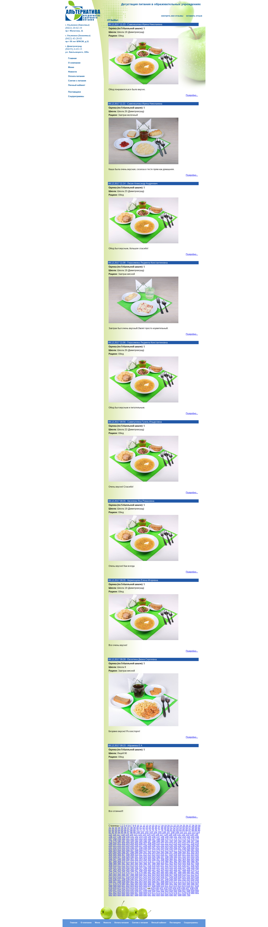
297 (171, 852)
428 (192, 866)
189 (158, 841)
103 (151, 832)
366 (197, 859)
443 (167, 868)
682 (110, 895)
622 (123, 888)
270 (145, 850)
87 (189, 830)
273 (158, 850)
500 (141, 875)
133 (188, 834)
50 (168, 828)
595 (188, 884)
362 (180, 859)
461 (154, 870)
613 (175, 886)
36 (125, 828)
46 (156, 828)
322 (188, 855)
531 (184, 877)
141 (132, 837)
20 (168, 825)
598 (110, 886)
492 (197, 872)
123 (144, 834)
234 (171, 846)
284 (115, 852)
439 (149, 868)
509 (180, 875)
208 (149, 843)
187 (149, 841)
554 (193, 879)
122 (140, 834)
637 (187, 888)
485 (167, 872)
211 (162, 843)
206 (141, 843)
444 (171, 868)
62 (113, 830)
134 (192, 834)
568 (162, 881)
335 (154, 857)
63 (116, 830)
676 (175, 893)
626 (141, 888)
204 (132, 843)
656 (180, 890)
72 (143, 830)
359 (167, 859)
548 (167, 879)
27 (190, 825)
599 (115, 886)
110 (181, 832)
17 (159, 825)
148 (162, 837)
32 (113, 828)
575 (193, 881)
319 (175, 855)
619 (110, 888)
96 (125, 832)
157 (110, 839)
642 (119, 890)
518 (128, 877)
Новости (107, 923)
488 (180, 872)
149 (167, 837)
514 (110, 877)
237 (184, 846)
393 (132, 864)
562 (136, 881)
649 (149, 890)
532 (188, 877)
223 (123, 846)
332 (141, 857)
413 (128, 866)
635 (179, 888)
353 (141, 859)
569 (167, 881)
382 (175, 861)
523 (149, 877)
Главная (73, 923)
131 (179, 834)
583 (136, 884)
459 (145, 870)
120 (131, 834)
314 (153, 855)
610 (162, 886)
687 (132, 895)
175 (188, 839)
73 (146, 830)
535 (110, 879)
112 (189, 832)
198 (197, 841)
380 (167, 861)
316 (162, 855)
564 (145, 881)
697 (175, 895)
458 (141, 870)
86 (186, 830)
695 (167, 895)
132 (183, 834)
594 (184, 884)
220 (110, 846)
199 (110, 843)
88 (193, 830)
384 (184, 861)
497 (128, 875)
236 (180, 846)
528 (171, 877)
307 (123, 855)
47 (159, 828)
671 (154, 893)
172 (175, 839)
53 (177, 828)
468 (184, 870)
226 (136, 846)
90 (199, 830)
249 (145, 848)
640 (110, 890)
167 (154, 839)
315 (158, 855)
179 (115, 841)
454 (123, 870)
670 (149, 893)
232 (162, 846)
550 (175, 879)
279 (184, 850)
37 (128, 828)
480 (145, 872)
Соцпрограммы (191, 923)
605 (141, 886)
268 (136, 850)
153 (184, 837)
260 (193, 848)
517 (123, 877)
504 (158, 875)
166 (149, 839)
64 (119, 830)
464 (167, 870)
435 (132, 868)
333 (145, 857)
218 (192, 843)
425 (179, 866)
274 (162, 850)
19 (165, 825)
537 (119, 879)
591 (171, 884)
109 (177, 832)
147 (158, 837)
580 (123, 884)
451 (110, 870)
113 (194, 832)
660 (197, 890)
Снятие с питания (140, 923)
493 (110, 875)
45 (153, 828)
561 (132, 881)
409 (110, 866)
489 (184, 872)
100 (138, 832)
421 (162, 866)
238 (188, 846)
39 (134, 828)
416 (141, 866)
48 (162, 828)
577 (110, 884)
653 (167, 890)
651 (158, 890)
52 (174, 828)
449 (193, 868)
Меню (97, 923)
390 (119, 864)
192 (171, 841)
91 (110, 832)
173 (180, 839)
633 (170, 888)
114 (198, 832)
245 (128, 848)
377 (154, 861)
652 (162, 890)
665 (128, 893)
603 (132, 886)
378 (158, 861)
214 (175, 843)
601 (123, 886)
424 (175, 866)
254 (167, 848)
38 (131, 828)
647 (141, 890)
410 (115, 866)
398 (154, 864)
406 (188, 864)
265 (123, 850)
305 (115, 855)
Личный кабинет (158, 923)
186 (145, 841)
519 (132, 877)
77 (159, 830)
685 (123, 895)
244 (123, 848)
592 (175, 884)
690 (145, 895)
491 (193, 872)
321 (184, 855)
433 (123, 868)
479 (141, 872)
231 (158, 846)
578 (115, 884)
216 (184, 843)
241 (110, 848)
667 (136, 893)
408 (197, 864)
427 (188, 866)
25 (184, 825)
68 (131, 830)
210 (158, 843)
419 (153, 866)
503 (154, 875)
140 (128, 837)
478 (136, 872)
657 (184, 890)
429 (197, 866)
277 (175, 850)
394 (136, 864)
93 (116, 832)
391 (123, 864)
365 (193, 859)
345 (197, 857)
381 (171, 861)
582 (132, 884)
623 (128, 888)
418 (149, 866)
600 (119, 886)
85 (183, 830)
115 (110, 834)
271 (149, 850)
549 (171, 879)
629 (153, 888)
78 (162, 830)
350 (128, 859)
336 (158, 857)
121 (136, 834)
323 (192, 855)
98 (131, 832)
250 (149, 848)
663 (119, 893)
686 (128, 895)
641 (115, 890)
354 (145, 859)
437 (141, 868)
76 (156, 830)
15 (153, 825)
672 (158, 893)
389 (115, 864)
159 (119, 839)
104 (155, 832)
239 (193, 846)
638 (192, 888)
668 (141, 893)
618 (197, 886)
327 (119, 857)
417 (145, 866)
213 (171, 843)
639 (196, 888)
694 (162, 895)
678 (184, 893)
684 (119, 895)
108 (173, 832)
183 (132, 841)
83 (177, 830)
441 (158, 868)
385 (188, 861)
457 (136, 870)
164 (141, 839)
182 (128, 841)
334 (149, 857)
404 (180, 864)
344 (193, 857)
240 (197, 846)
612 (171, 886)
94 (119, 832)
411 (119, 866)
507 (171, 875)
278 (180, 850)
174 (184, 839)
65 (122, 830)
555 (197, 879)
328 (123, 857)
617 (192, 886)
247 (136, 848)
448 (188, 868)
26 (187, 825)
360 (171, 859)
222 (119, 846)
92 (113, 832)
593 (180, 884)
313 (149, 855)
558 (119, 881)
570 (171, 881)
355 (149, 859)
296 (167, 852)
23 (177, 825)
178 (110, 841)
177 (197, 839)
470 (193, 870)
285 (119, 852)
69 (134, 830)
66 (125, 830)
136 (110, 837)
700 (188, 895)
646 (136, 890)
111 (185, 832)
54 (180, 828)
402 (171, 864)
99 (134, 832)
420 (158, 866)
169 (162, 839)
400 (162, 864)
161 (128, 839)
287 (128, 852)
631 (161, 888)
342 (184, 857)
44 (150, 828)
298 (175, 852)
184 (136, 841)
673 (162, 893)
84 (180, 830)
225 (132, 846)
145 (149, 837)
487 (175, 872)
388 (110, 864)
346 (110, 859)
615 (184, 886)
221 (115, 846)
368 (115, 861)
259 (188, 848)
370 (123, 861)
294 (158, 852)
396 (145, 864)
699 (184, 895)
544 (149, 879)
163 (136, 839)
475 (123, 872)
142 (136, 837)
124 (149, 834)
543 (145, 879)
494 (115, 875)
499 (136, 875)
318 (171, 855)
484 (162, 872)
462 (158, 870)
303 (197, 852)
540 (132, 879)
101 (142, 832)
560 (128, 881)
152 (180, 837)
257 (180, 848)
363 (184, 859)
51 (171, 828)
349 (123, 859)
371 (128, 861)
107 (168, 832)
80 (168, 830)
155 (193, 837)
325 (110, 857)
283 (110, 852)
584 (141, 884)
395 (141, 864)
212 (166, 843)
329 (128, 857)
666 (132, 893)
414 (132, 866)
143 (141, 837)
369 (119, 861)
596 (193, 884)
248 (141, 848)
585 (145, 884)
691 (149, 895)
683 (115, 895)
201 (119, 843)
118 (123, 834)
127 (162, 834)
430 (110, 868)
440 (154, 868)
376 (149, 861)
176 (193, 839)
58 (193, 828)
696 (171, 895)
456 (132, 870)
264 (119, 850)
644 (128, 890)
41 (140, 828)
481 (149, 872)
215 (179, 843)
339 (171, 857)
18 (162, 825)
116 (114, 834)
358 (162, 859)
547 (162, 879)
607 (149, 886)
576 (197, 881)
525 (158, 877)
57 (189, 828)
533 (193, 877)
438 (145, 868)
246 (132, 848)
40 (137, 828)
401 (167, 864)
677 (180, 893)
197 (193, 841)
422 (166, 866)
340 (175, 857)
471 (197, 870)
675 (171, 893)
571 (175, 881)
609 (158, 886)
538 (123, 879)
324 (197, 855)
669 (145, 893)
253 (162, 848)
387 (197, 861)
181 (123, 841)
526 (162, 877)
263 (115, 850)
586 (149, 884)
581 (128, 884)
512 (192, 875)
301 (188, 852)
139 (123, 837)
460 (149, 870)
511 (188, 875)
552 (184, 879)
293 (154, 852)
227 (141, 846)
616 (188, 886)
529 (175, 877)
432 (119, 868)
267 (132, 850)
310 (136, 855)
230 (154, 846)
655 (175, 890)
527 (167, 877)
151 (175, 837)
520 (136, 877)
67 (128, 830)
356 (154, 859)
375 (145, 861)
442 (162, 868)
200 (115, 843)
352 (136, 859)
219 (197, 843)
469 (188, 870)
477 (132, 872)
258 (184, 848)
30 (199, 825)
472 (110, 872)
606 (145, 886)
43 (146, 828)
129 (170, 834)
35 (122, 828)
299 (180, 852)
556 (110, 881)
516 (119, 877)
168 (158, 839)
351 (132, 859)
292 (149, 852)
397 (149, 864)
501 (145, 875)
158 (115, 839)
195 (184, 841)
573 (184, 881)
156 (197, 837)
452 (115, 870)
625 (136, 888)
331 (136, 857)
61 (110, 830)
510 (184, 875)
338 (167, 857)
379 (162, 861)
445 (175, 868)
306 (119, 855)
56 (186, 828)
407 (193, 864)
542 (141, 879)
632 (166, 888)
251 (154, 848)
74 (150, 830)
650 (154, 890)
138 (119, 837)
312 (145, 855)
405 (184, 864)
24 (181, 825)
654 (171, 890)
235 (175, 846)
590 (167, 884)
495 (119, 875)
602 (128, 886)
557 (115, 881)
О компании (86, 923)
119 (127, 834)
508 (175, 875)
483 (158, 872)
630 (157, 888)
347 (115, 859)
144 (145, 837)
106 (164, 832)
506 (167, 875)
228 (145, 846)
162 (132, 839)
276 (171, 850)
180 (119, 841)
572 (180, 881)
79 (165, 830)
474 (119, 872)
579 (119, 884)
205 (136, 843)
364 (188, 859)
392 (128, 864)
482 (154, 872)
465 (171, 870)
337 (162, 857)
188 (154, 841)
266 (128, 850)
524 (154, 877)
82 (174, 830)
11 (141, 825)
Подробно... (192, 95)
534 (197, 877)
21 (171, 825)
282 (197, 850)
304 (110, 855)
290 (141, 852)
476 (128, 872)
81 (171, 830)
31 (110, 828)
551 (180, 879)
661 (110, 893)
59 (196, 828)
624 (132, 888)
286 (123, 852)
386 (193, 861)
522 (145, 877)
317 (166, 855)
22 (174, 825)
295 (162, 852)
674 (167, 893)
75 (153, 830)
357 (158, 859)
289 (136, 852)
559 (123, 881)
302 (193, 852)
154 (188, 837)
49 (165, 828)
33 (116, 828)
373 (136, 861)
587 (154, 884)
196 (188, 841)
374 (141, 861)
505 (162, 875)
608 (154, 886)
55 (183, 828)
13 (147, 825)
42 (143, 828)
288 (132, 852)
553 (188, 879)
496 (123, 875)
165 (145, 839)
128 (166, 834)
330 (132, 857)
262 (110, 850)
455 (128, 870)
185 (141, 841)
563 (141, 881)
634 (174, 888)
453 (119, 870)
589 (162, 884)
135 (196, 834)
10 (138, 825)
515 (115, 877)
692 (154, 895)
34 (119, 828)
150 (171, 837)
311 (141, 855)
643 (123, 890)
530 (180, 877)
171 (171, 839)
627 (145, 888)
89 (196, 830)
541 (136, 879)
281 (193, 850)
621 (119, 888)
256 (175, 848)
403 (175, 864)
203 (128, 843)
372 (132, 861)
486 (171, 872)
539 (128, 879)
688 (136, 895)
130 (175, 834)
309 (132, 855)
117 (119, 834)
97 (128, 832)
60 (199, 828)
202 (123, 843)
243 (119, 848)
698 (180, 895)
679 (188, 893)
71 (140, 830)
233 (167, 846)
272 (154, 850)
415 (136, 866)
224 (128, 846)
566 (154, 881)
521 (141, 877)
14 (150, 825)
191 (167, 841)
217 (188, 843)
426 (184, 866)
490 (188, 872)
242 (115, 848)
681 (197, 893)
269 (141, 850)
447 (184, 868)
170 (167, 839)
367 (110, 861)
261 (197, 848)
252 (158, 848)
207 (145, 843)
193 (175, 841)
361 (175, 859)
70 (137, 830)
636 (183, 888)
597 (197, 884)
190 (162, 841)
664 (123, 893)
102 (147, 832)
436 (136, 868)
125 (153, 834)
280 (188, 850)
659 (193, 890)
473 (115, 872)
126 (157, 834)
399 (158, 864)
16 (156, 825)
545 (154, 879)
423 (171, 866)
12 (144, 825)
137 (115, 837)
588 (158, 884)
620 (115, 888)
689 (141, 895)
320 (179, 855)
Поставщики (175, 923)
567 (158, 881)
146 (154, 837)
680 (193, 893)
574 (188, 881)
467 (180, 870)
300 (184, 852)
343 (188, 857)
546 (158, 879)
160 (123, 839)
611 (166, 886)
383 (180, 861)
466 (175, 870)
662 (115, 893)
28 (193, 825)
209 (154, 843)
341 (180, 857)
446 (180, 868)
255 (171, 848)
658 (188, 890)
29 (196, 825)
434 (128, 868)
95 (122, 832)
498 (132, 875)
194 (180, 841)
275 (167, 850)
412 (123, 866)
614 (179, 886)
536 (115, 879)
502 (149, 875)
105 (160, 832)
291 (145, 852)
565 (149, 881)
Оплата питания (121, 923)
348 (119, 859)
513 (197, 875)
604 (136, 886)
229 (149, 846)
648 (145, 890)
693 (158, 895)
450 (197, 868)
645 (132, 890)
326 (115, 857)
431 (115, 868)
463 (162, 870)
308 (128, 855)
